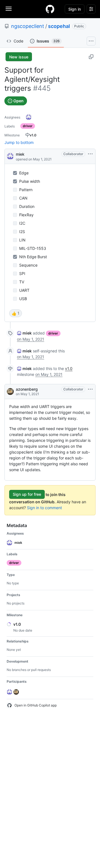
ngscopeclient (27, 26)
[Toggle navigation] (8, 8)
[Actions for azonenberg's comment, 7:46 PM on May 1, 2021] (90, 389)
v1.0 (68, 368)
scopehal (59, 26)
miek (20, 154)
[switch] (15, 313)
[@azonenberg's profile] (10, 391)
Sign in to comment (44, 507)
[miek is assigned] (28, 117)
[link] (24, 333)
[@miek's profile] (10, 155)
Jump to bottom (19, 142)
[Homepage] (50, 8)
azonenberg (27, 389)
